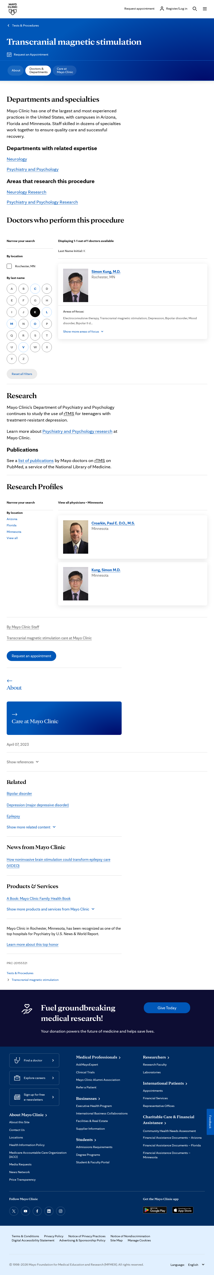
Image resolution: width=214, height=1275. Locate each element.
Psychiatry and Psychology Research (42, 202)
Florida (12, 525)
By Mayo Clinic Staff (23, 626)
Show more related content (28, 827)
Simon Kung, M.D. (106, 271)
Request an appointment (31, 655)
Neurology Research (26, 192)
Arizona (12, 519)
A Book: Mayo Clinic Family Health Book (39, 898)
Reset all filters (22, 374)
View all (12, 538)
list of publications (36, 460)
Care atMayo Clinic (65, 70)
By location (15, 256)
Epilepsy (13, 816)
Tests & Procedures (25, 25)
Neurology (17, 159)
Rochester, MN (25, 266)
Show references (20, 762)
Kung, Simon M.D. (106, 569)
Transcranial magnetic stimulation (74, 41)
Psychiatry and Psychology (33, 169)
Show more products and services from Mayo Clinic (48, 909)
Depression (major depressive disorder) (38, 805)
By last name (16, 278)
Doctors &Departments (38, 70)
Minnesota (14, 532)
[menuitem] (15, 70)
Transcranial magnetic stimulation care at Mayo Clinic (49, 638)
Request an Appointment (31, 54)
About (16, 70)
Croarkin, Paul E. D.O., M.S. (113, 523)
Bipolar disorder (19, 793)
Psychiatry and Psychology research (77, 431)
